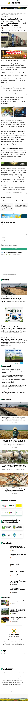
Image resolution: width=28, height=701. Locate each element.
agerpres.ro (8, 197)
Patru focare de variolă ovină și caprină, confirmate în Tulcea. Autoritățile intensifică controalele (14, 341)
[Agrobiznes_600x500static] (20, 112)
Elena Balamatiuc (7, 27)
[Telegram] (21, 30)
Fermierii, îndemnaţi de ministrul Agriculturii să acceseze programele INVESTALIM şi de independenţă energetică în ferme (6, 207)
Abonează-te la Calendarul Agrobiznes (9, 274)
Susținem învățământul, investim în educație (11, 521)
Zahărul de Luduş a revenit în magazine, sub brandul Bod (21, 206)
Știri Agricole (8, 13)
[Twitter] (16, 639)
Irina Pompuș (14, 566)
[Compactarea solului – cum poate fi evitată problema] (5, 557)
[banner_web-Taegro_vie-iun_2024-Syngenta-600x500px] (14, 356)
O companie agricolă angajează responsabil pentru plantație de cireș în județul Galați (17, 610)
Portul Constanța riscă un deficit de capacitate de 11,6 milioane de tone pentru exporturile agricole (14, 387)
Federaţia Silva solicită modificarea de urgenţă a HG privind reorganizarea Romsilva (14, 371)
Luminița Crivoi (14, 557)
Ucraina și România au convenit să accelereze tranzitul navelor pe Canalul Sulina (12, 300)
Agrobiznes (14, 613)
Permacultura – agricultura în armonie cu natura (17, 563)
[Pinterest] (9, 30)
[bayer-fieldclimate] (14, 8)
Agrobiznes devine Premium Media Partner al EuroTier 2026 (18, 601)
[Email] (18, 30)
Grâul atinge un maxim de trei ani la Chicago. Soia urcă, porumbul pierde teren (14, 489)
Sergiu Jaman (14, 550)
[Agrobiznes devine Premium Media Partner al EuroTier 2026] (5, 603)
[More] (24, 30)
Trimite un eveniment (16, 254)
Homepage (3, 13)
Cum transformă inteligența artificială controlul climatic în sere (17, 547)
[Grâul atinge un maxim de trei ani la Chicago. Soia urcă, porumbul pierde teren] (14, 480)
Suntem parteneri (9, 500)
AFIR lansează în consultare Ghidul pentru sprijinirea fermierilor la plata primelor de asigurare (13, 328)
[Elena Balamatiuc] (2, 28)
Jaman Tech (23, 689)
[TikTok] (14, 639)
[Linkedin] (12, 30)
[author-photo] (11, 550)
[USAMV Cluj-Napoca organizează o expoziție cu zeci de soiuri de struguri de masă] (5, 620)
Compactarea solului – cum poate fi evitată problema (18, 555)
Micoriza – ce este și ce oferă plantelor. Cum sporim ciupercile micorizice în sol (18, 581)
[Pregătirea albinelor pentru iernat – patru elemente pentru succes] (5, 591)
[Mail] (11, 639)
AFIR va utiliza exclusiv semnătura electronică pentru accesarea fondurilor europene (18, 573)
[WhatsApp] (15, 30)
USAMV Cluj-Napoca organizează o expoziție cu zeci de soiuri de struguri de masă (18, 619)
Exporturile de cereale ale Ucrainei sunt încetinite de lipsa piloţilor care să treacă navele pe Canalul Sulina (13, 381)
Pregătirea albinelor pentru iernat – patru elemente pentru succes (17, 589)
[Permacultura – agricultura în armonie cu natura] (5, 565)
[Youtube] (22, 639)
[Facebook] (6, 30)
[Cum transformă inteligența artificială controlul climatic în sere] (5, 548)
